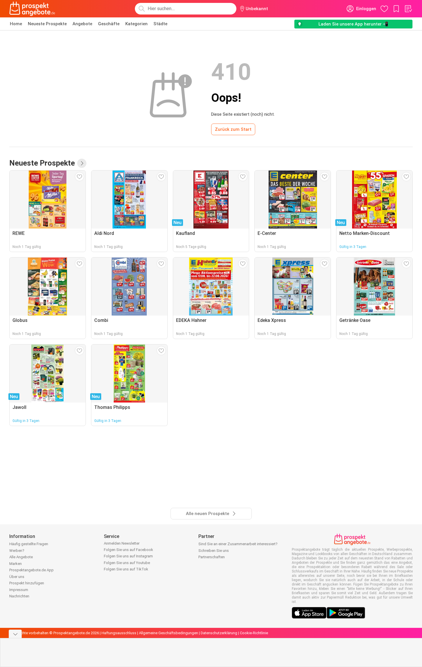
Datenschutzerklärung (219, 633)
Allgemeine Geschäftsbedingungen (168, 633)
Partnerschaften (211, 557)
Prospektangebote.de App (31, 570)
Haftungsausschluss (119, 633)
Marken (15, 563)
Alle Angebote (21, 557)
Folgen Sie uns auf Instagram (128, 556)
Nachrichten (19, 596)
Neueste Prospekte (47, 23)
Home (16, 23)
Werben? (16, 550)
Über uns (16, 576)
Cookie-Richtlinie (254, 633)
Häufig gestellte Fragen (28, 544)
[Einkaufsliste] (408, 8)
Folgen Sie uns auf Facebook (128, 550)
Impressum (18, 590)
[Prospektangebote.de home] (32, 8)
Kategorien (136, 23)
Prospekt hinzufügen (26, 583)
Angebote (82, 23)
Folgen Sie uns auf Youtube (127, 563)
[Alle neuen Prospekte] (81, 163)
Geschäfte (108, 23)
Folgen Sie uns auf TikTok (126, 569)
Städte (160, 23)
